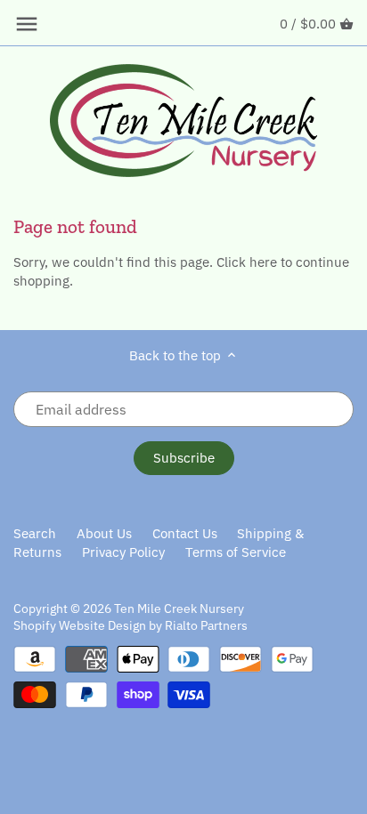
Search (34, 533)
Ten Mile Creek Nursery (179, 608)
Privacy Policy (123, 552)
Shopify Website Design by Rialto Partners (130, 625)
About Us (104, 533)
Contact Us (184, 533)
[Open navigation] (26, 24)
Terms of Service (235, 552)
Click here (246, 262)
